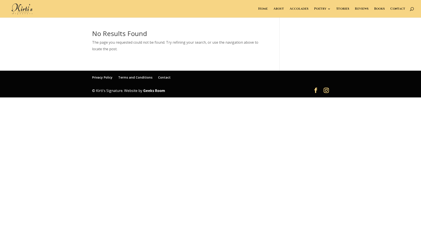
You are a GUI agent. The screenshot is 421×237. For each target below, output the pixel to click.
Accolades (299, 9)
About (278, 9)
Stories (342, 9)
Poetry (320, 9)
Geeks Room (154, 90)
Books (379, 9)
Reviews (361, 9)
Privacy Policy (102, 77)
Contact (397, 9)
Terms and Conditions (135, 77)
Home (263, 9)
